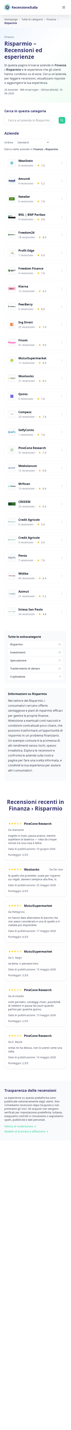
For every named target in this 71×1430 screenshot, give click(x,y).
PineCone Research (38, 824)
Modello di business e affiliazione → (26, 1131)
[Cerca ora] (62, 120)
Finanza (9, 37)
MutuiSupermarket (38, 906)
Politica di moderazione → (20, 1126)
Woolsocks (31, 869)
